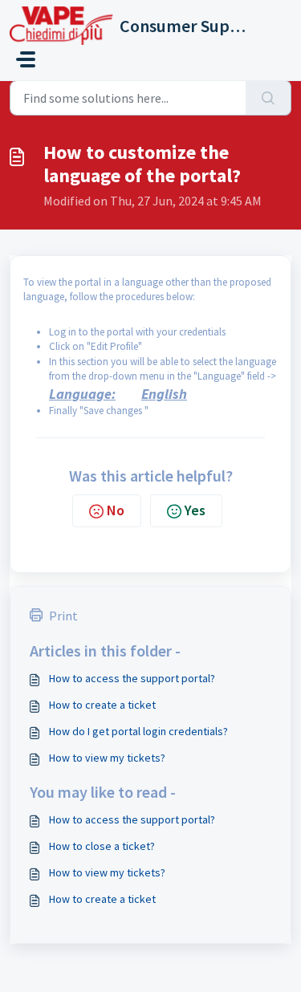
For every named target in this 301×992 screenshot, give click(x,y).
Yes (195, 510)
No (115, 510)
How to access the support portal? (132, 678)
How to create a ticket (102, 704)
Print (63, 616)
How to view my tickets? (107, 757)
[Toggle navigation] (26, 59)
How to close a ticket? (102, 846)
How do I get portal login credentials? (138, 731)
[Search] (268, 98)
